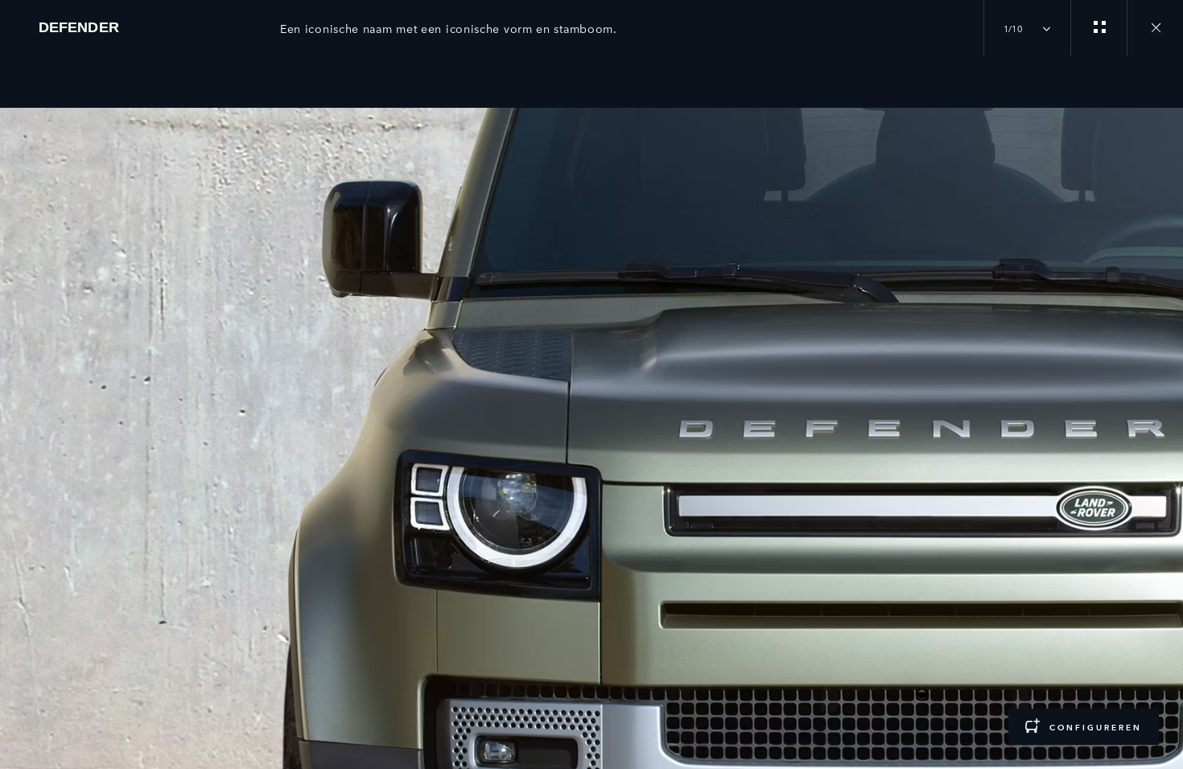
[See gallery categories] (1098, 28)
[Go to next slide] (1165, 403)
